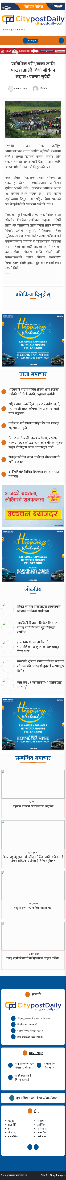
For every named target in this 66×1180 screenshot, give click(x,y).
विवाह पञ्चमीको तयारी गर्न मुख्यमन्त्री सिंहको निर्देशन (33, 958)
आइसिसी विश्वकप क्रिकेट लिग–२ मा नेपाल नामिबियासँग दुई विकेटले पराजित (38, 627)
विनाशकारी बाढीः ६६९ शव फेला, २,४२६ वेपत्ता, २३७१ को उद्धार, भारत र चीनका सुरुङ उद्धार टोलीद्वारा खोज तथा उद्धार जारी (35, 442)
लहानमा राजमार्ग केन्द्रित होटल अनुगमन (33, 806)
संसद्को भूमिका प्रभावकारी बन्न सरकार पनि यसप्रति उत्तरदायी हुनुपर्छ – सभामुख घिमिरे (40, 666)
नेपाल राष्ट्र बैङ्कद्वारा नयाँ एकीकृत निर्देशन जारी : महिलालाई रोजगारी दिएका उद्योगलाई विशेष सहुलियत (33, 859)
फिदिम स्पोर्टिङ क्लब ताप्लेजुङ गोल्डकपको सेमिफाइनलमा (34, 459)
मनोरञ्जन (41, 1128)
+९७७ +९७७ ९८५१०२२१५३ (30, 1031)
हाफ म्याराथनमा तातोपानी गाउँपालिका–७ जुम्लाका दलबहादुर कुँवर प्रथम (38, 646)
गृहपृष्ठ (11, 1120)
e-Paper (42, 1136)
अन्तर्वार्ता (42, 1132)
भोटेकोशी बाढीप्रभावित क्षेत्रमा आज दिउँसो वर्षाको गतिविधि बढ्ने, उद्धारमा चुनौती (33, 392)
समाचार (41, 1120)
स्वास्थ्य (11, 1128)
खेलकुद (12, 1132)
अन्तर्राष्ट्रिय (13, 1136)
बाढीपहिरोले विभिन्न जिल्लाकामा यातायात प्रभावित (33, 474)
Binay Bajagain (57, 1175)
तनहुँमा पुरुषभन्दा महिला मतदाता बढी (33, 907)
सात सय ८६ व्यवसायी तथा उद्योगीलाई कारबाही (39, 685)
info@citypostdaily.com (30, 1037)
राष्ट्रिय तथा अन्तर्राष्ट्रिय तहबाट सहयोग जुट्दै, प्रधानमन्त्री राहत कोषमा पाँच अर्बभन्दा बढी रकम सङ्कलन (34, 408)
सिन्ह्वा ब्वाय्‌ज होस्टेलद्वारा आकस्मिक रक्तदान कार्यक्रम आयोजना (39, 609)
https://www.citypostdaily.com (33, 1018)
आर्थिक (41, 1124)
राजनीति (12, 1124)
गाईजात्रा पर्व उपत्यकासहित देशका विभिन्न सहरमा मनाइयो (33, 426)
